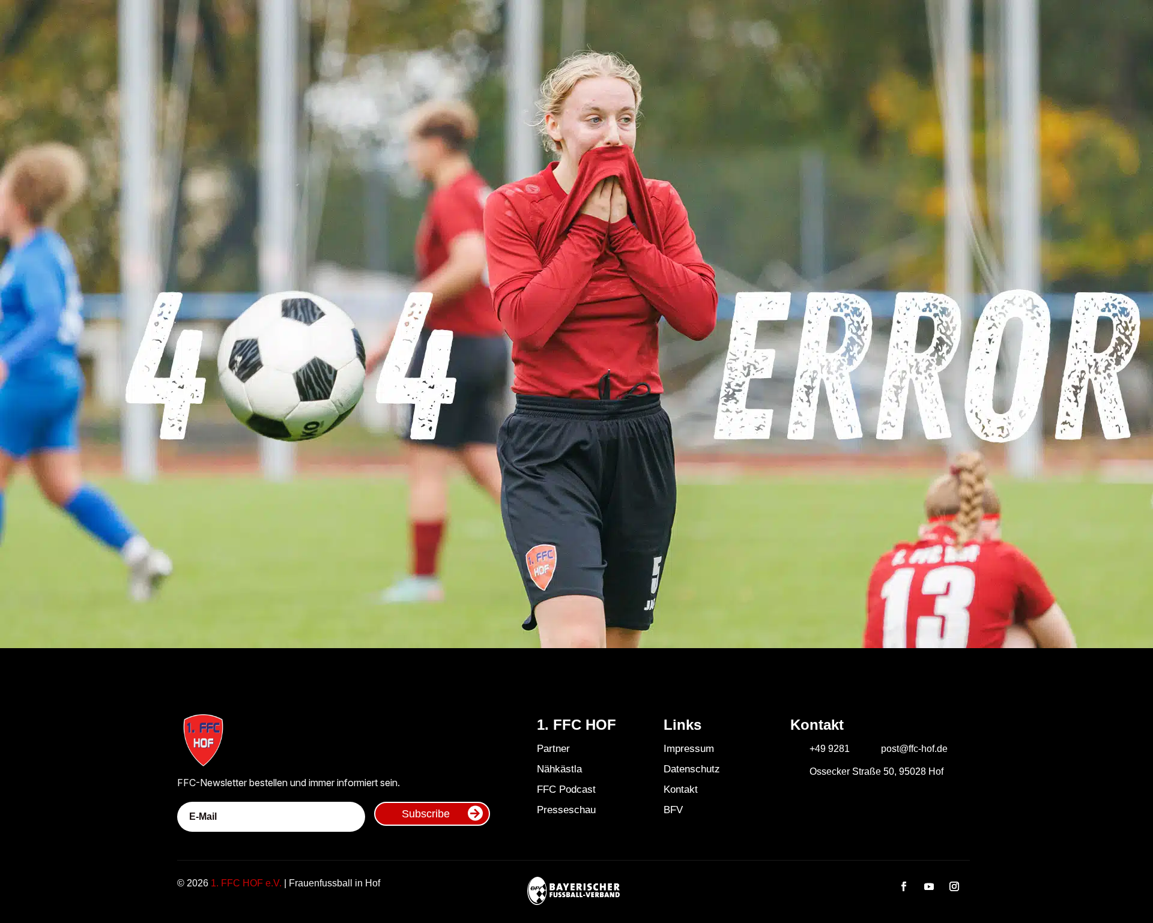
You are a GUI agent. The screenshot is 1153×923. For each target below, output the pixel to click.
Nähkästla (559, 769)
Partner (553, 748)
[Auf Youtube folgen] (929, 886)
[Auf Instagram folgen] (954, 886)
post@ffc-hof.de (914, 749)
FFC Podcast (566, 789)
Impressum (689, 748)
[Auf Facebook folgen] (903, 886)
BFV (673, 810)
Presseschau (566, 810)
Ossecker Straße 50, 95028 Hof (876, 771)
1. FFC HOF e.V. (246, 883)
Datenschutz (692, 769)
